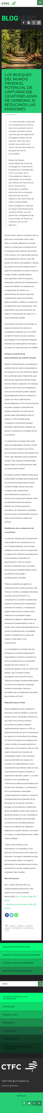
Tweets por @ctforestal (10, 1086)
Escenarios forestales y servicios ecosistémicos (17, 1048)
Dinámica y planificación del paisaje (18, 963)
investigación (17, 928)
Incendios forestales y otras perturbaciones (15, 998)
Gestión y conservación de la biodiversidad (21, 955)
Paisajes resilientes (11, 1039)
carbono (20, 926)
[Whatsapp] (16, 915)
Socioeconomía (10, 1031)
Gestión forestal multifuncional (16, 947)
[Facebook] (7, 915)
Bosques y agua (10, 1015)
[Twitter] (11, 915)
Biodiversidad (8, 1006)
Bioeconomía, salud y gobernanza (17, 971)
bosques (13, 926)
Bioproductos (9, 1023)
